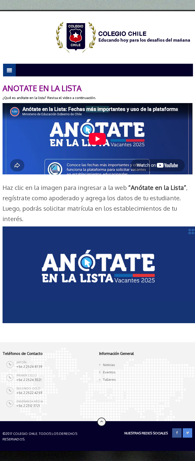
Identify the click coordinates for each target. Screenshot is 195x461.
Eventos (109, 372)
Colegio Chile (38, 439)
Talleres (109, 379)
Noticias (109, 365)
